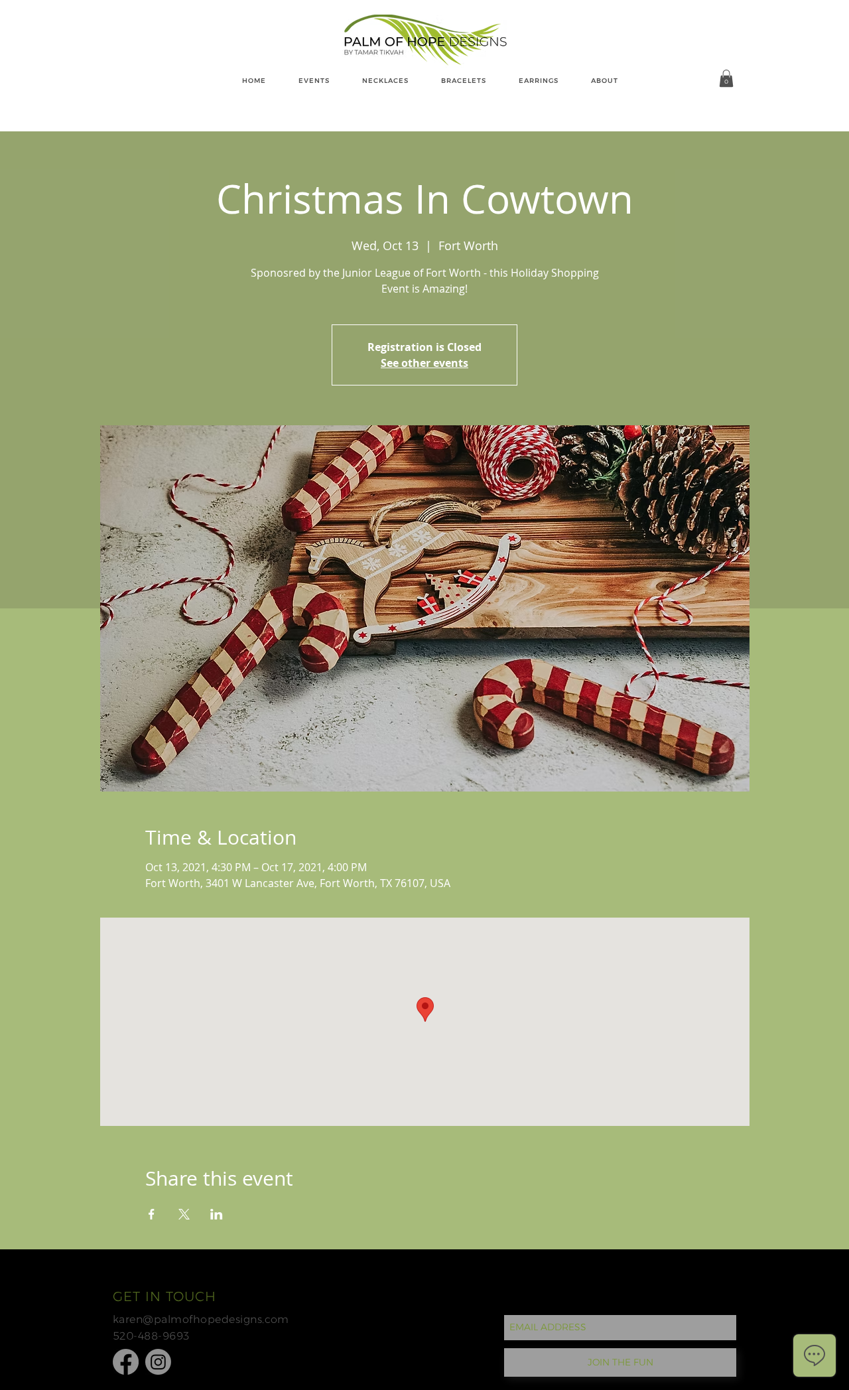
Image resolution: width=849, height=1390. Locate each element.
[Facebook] (126, 1362)
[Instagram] (158, 1362)
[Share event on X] (184, 1214)
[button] (726, 78)
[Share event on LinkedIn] (216, 1214)
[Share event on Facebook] (151, 1214)
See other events (424, 363)
